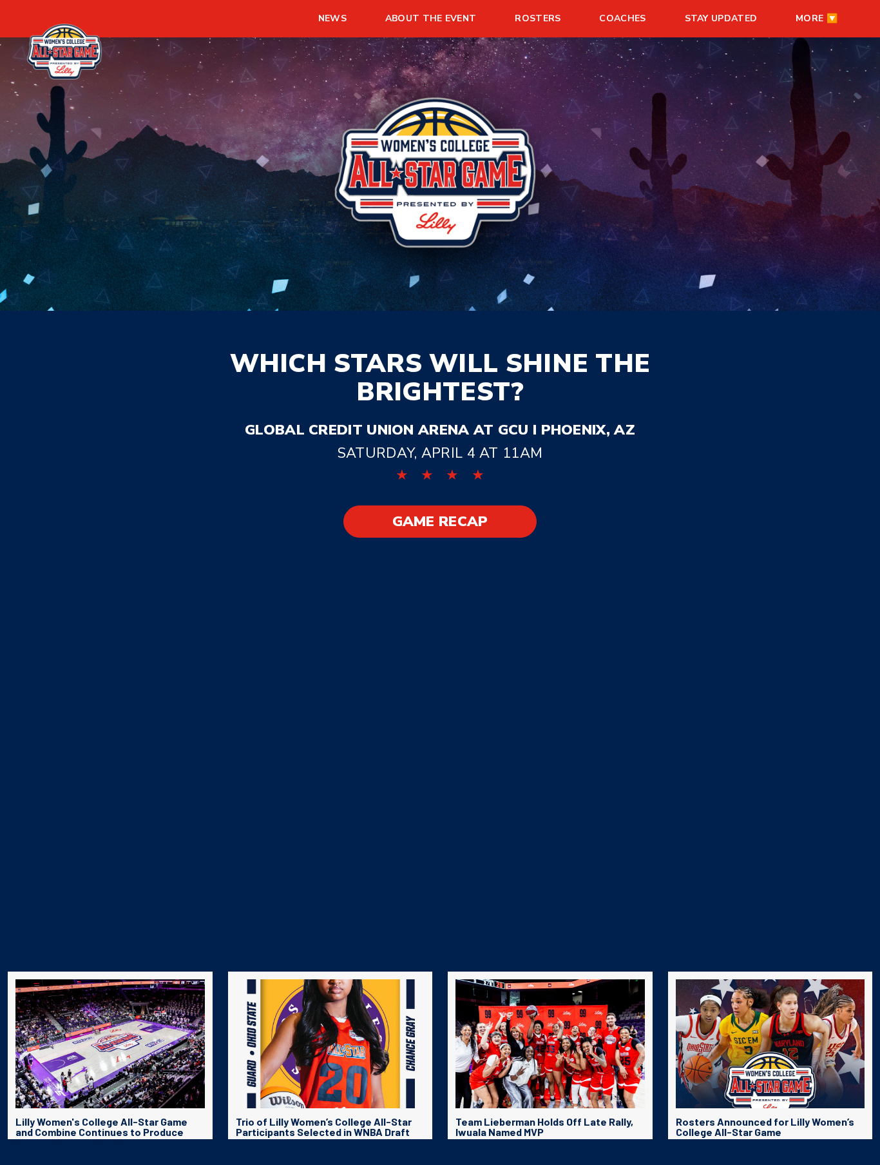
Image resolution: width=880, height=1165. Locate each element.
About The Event (431, 18)
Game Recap (440, 521)
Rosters (537, 18)
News (332, 18)
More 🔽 (816, 18)
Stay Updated (721, 18)
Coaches (622, 18)
